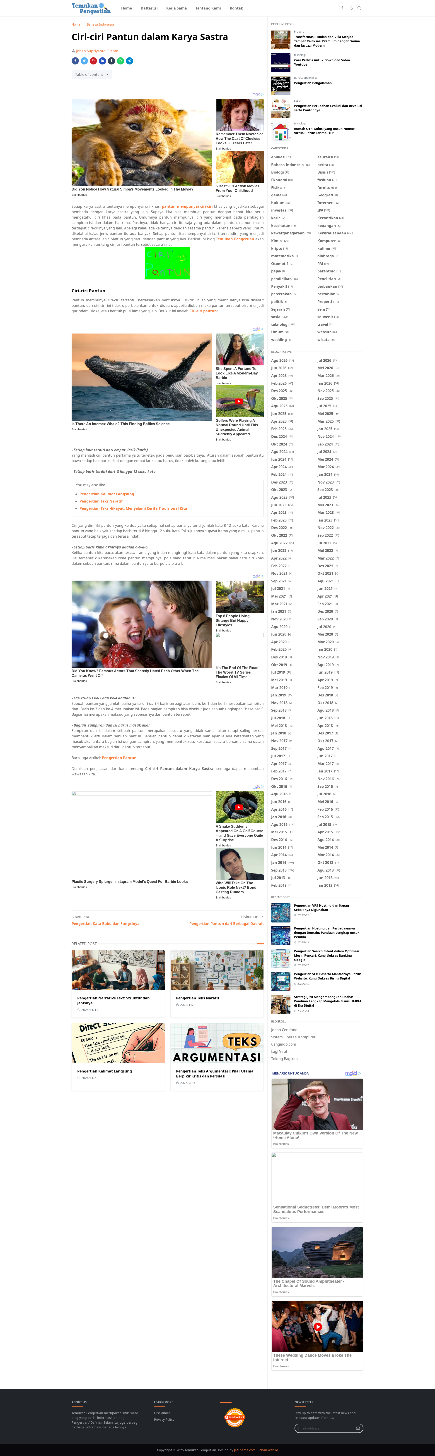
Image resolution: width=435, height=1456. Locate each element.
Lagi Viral (279, 1051)
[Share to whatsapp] (120, 60)
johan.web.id (268, 1450)
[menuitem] (126, 8)
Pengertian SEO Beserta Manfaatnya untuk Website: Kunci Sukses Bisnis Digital (327, 976)
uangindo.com (283, 1044)
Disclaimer (162, 1413)
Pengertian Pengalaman (313, 83)
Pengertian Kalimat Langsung (107, 493)
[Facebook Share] (75, 60)
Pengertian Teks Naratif (101, 501)
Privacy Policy (164, 1419)
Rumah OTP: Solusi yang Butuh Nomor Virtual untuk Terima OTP (324, 130)
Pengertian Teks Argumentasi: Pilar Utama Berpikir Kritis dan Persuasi (215, 1074)
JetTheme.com (245, 1450)
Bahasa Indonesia (305, 78)
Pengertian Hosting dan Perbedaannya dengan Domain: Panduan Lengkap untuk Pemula (327, 932)
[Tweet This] (84, 60)
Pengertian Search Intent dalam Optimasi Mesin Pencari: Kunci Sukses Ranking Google (326, 955)
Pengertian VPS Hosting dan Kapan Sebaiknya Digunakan (321, 907)
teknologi (300, 55)
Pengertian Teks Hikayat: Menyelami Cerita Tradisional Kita (133, 508)
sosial (297, 100)
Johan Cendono (284, 1029)
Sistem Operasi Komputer (293, 1036)
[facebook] (342, 8)
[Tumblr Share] (111, 60)
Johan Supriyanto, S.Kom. (97, 50)
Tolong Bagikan (284, 1058)
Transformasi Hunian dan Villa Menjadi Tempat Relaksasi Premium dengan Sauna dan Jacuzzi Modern (327, 41)
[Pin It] (93, 60)
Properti (299, 31)
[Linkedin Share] (102, 60)
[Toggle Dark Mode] (351, 8)
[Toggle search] (359, 8)
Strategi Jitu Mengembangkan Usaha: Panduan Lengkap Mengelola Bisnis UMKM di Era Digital (327, 1001)
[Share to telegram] (129, 60)
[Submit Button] (358, 1428)
